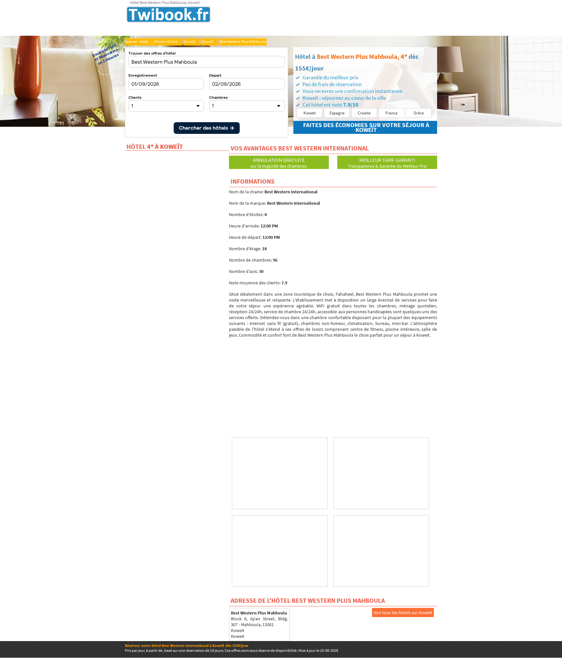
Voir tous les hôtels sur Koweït (403, 612)
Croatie (364, 113)
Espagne (336, 113)
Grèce (419, 113)
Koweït (309, 113)
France (391, 113)
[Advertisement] (333, 383)
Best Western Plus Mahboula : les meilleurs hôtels (182, 15)
